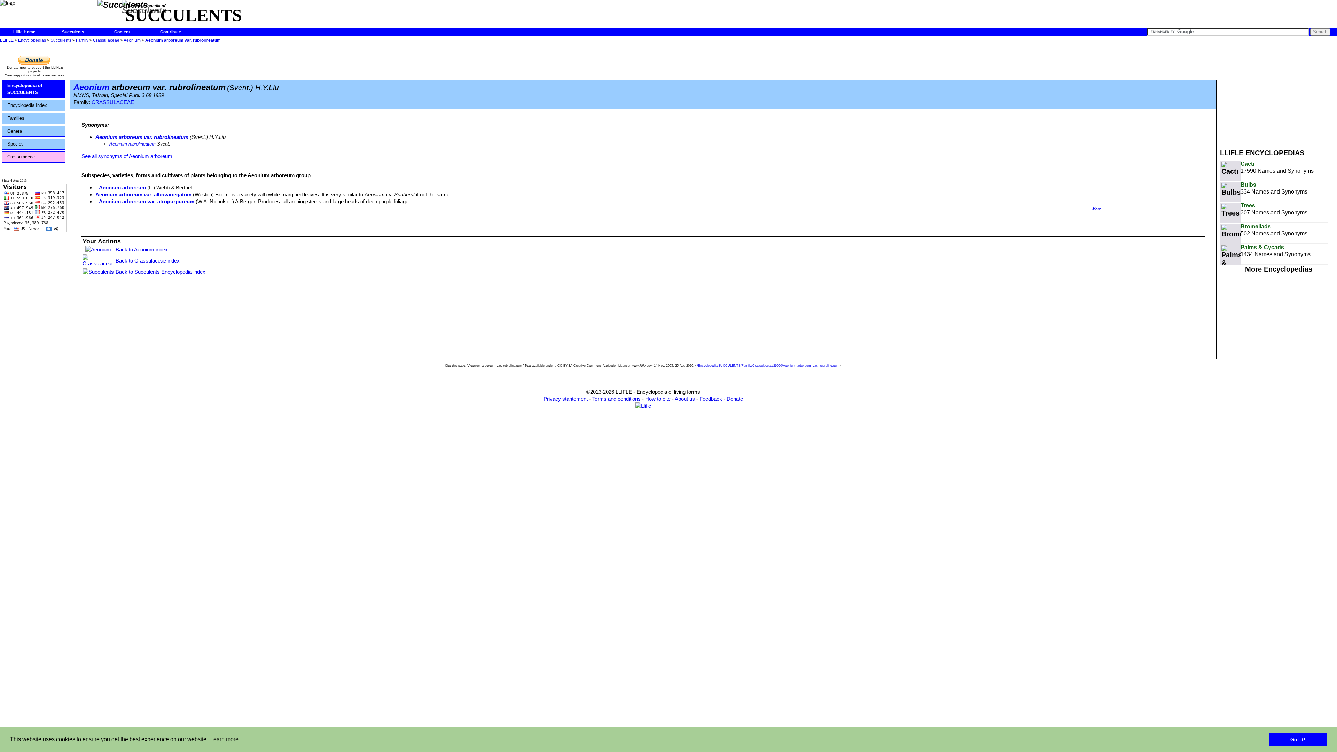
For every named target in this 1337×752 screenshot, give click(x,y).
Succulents (73, 32)
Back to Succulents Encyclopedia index (160, 272)
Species (15, 144)
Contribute (170, 32)
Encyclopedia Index (27, 105)
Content (122, 32)
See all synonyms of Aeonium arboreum (126, 156)
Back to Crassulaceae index (148, 261)
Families (15, 118)
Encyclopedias (32, 40)
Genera (14, 131)
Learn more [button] (224, 739)
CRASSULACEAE (113, 102)
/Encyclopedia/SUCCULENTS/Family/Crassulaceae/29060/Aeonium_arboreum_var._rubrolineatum (768, 365)
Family (82, 40)
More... (1098, 209)
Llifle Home (24, 32)
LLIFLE (7, 40)
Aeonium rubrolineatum (132, 144)
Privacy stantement (566, 399)
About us (685, 399)
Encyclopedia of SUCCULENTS (24, 89)
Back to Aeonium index (142, 249)
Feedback (710, 399)
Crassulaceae (106, 40)
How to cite (658, 399)
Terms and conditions (616, 399)
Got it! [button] (1297, 739)
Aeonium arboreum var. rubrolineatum (183, 40)
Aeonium (132, 40)
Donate (735, 399)
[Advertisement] (1278, 93)
